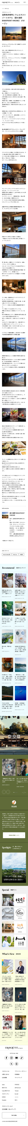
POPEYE (17, 1084)
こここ (16, 1097)
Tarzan (16, 1091)
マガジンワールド (7, 1106)
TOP (3, 8)
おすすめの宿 (7, 554)
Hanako (4, 1100)
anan (3, 1084)
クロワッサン (5, 1094)
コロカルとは (5, 1071)
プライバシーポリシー (21, 1071)
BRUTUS (4, 1088)
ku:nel (16, 1094)
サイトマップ (18, 1077)
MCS (16, 1100)
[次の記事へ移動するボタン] (8, 792)
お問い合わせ (5, 1074)
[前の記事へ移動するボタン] (4, 792)
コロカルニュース (6, 12)
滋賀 (22, 554)
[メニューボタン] (25, 2)
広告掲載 (4, 1077)
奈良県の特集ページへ (14, 835)
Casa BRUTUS (6, 1091)
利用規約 (17, 1074)
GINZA (4, 1097)
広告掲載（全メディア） (9, 1109)
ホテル (15, 554)
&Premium (18, 1088)
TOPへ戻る (14, 1115)
